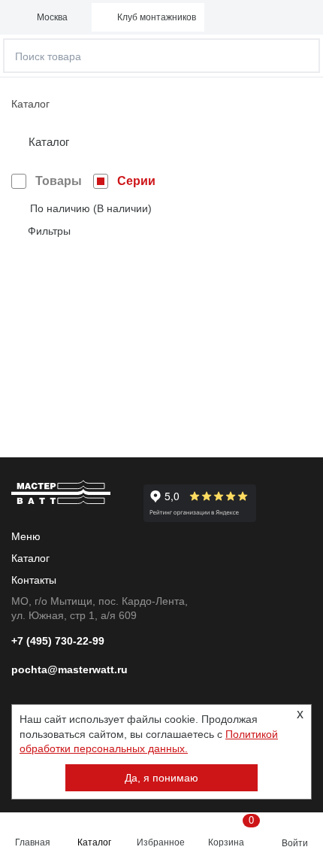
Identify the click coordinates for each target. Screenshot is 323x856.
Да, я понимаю (161, 778)
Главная (32, 842)
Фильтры (49, 231)
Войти (295, 843)
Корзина (230, 831)
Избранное (161, 842)
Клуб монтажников (156, 17)
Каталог (94, 842)
